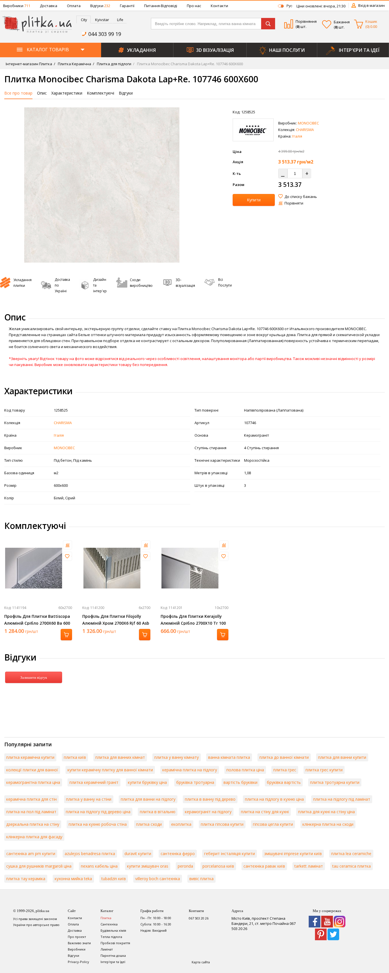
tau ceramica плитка (351, 866)
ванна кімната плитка (229, 757)
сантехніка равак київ (264, 866)
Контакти (219, 5)
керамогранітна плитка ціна (33, 782)
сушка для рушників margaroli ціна (38, 866)
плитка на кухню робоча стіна (98, 824)
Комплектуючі (100, 93)
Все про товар (18, 93)
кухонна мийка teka (73, 878)
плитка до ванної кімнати (284, 757)
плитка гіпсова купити (222, 824)
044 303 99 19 (104, 33)
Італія (297, 136)
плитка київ (75, 757)
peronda (185, 866)
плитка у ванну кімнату (176, 757)
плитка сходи (149, 824)
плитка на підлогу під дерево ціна (98, 811)
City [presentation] (84, 19)
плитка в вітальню (157, 811)
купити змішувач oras (147, 866)
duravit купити (137, 853)
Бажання (342, 21)
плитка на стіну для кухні (265, 811)
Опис (42, 93)
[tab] (83, 19)
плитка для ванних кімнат (120, 757)
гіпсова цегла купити (273, 824)
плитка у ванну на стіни (88, 799)
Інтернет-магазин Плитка (29, 63)
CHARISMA (305, 129)
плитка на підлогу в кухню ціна (274, 799)
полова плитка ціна (245, 769)
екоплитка (181, 824)
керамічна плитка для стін (31, 799)
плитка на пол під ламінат (31, 811)
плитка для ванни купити (342, 757)
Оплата (74, 5)
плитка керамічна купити (30, 757)
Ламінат (107, 949)
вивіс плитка (201, 878)
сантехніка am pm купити (30, 853)
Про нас (194, 5)
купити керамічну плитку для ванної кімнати (110, 769)
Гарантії (127, 5)
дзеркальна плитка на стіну (32, 824)
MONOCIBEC (308, 123)
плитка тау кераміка (25, 878)
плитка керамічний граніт (93, 782)
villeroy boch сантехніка (157, 878)
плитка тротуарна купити (334, 782)
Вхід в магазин (371, 5)
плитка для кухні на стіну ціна (326, 811)
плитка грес (284, 769)
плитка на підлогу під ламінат (341, 799)
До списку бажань (300, 196)
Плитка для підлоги (113, 63)
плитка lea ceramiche (351, 853)
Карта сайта (201, 962)
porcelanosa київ (218, 866)
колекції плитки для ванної (32, 769)
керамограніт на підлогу (208, 811)
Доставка (48, 5)
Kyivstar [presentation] (102, 19)
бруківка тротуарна (195, 782)
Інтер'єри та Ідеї (113, 962)
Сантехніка (109, 924)
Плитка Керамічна (74, 63)
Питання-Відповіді (160, 5)
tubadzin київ (113, 878)
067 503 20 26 (198, 918)
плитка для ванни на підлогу (148, 799)
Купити (254, 200)
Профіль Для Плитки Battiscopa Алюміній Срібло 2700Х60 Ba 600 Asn (37, 623)
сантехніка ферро (178, 853)
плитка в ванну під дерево (210, 799)
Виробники (16, 5)
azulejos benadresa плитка (90, 853)
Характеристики (66, 93)
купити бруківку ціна (147, 782)
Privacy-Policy (78, 962)
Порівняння (306, 21)
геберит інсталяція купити (229, 853)
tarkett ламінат (308, 866)
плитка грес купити (324, 769)
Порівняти (293, 203)
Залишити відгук (33, 677)
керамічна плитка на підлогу (189, 769)
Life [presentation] (120, 19)
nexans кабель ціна (99, 866)
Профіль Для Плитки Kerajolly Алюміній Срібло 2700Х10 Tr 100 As (193, 623)
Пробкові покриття (115, 943)
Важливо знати (79, 943)
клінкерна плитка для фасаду (34, 836)
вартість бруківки (240, 782)
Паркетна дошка (113, 955)
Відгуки (100, 5)
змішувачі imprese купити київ (293, 853)
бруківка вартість (284, 782)
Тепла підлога (111, 937)
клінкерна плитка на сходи (327, 824)
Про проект (77, 937)
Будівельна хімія (113, 930)
